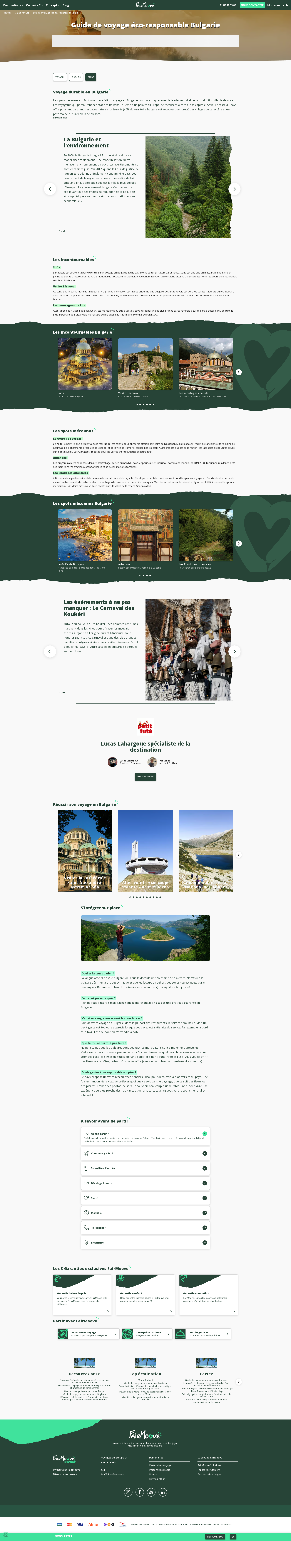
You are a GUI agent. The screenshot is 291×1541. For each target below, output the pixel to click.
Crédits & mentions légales (144, 1525)
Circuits (76, 77)
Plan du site (227, 1525)
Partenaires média (159, 1470)
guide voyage (22, 13)
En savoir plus (215, 1536)
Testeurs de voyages (209, 1474)
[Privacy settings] (5, 1535)
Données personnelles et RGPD (204, 1525)
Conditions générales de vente (173, 1525)
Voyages (60, 77)
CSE (103, 1470)
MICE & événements (112, 1474)
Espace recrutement (208, 1470)
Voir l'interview (145, 776)
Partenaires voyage (160, 1465)
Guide (91, 77)
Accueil (8, 13)
